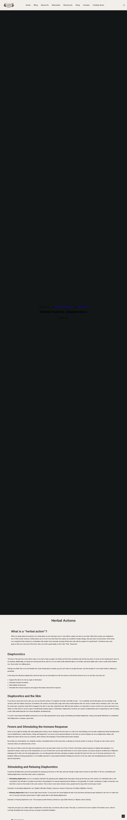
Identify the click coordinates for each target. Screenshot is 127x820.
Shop (78, 5)
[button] (125, 5)
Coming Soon (98, 5)
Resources (68, 5)
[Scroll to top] (123, 816)
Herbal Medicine (67, 307)
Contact (86, 5)
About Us (45, 5)
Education (56, 5)
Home (28, 5)
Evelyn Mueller (82, 307)
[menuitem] (28, 5)
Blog (36, 5)
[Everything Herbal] (8, 5)
